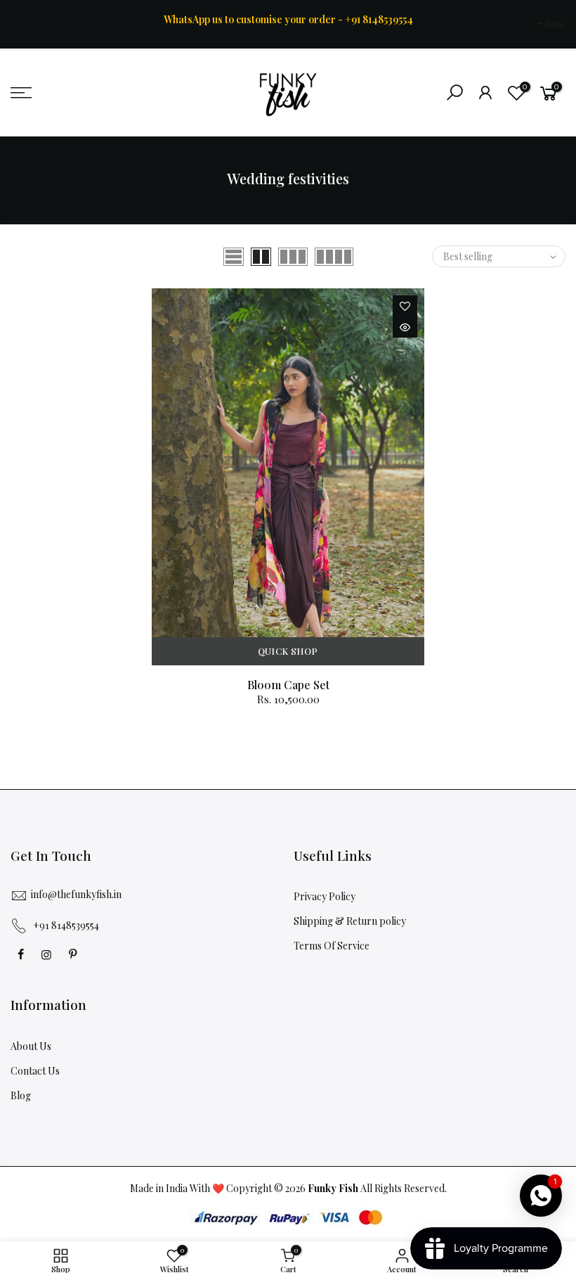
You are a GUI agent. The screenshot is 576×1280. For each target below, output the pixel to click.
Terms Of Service (331, 945)
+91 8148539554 (66, 925)
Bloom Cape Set (288, 684)
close (28, 24)
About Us (31, 1046)
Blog (21, 1095)
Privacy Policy (324, 896)
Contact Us (35, 1070)
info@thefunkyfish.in (76, 894)
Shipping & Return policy (350, 921)
